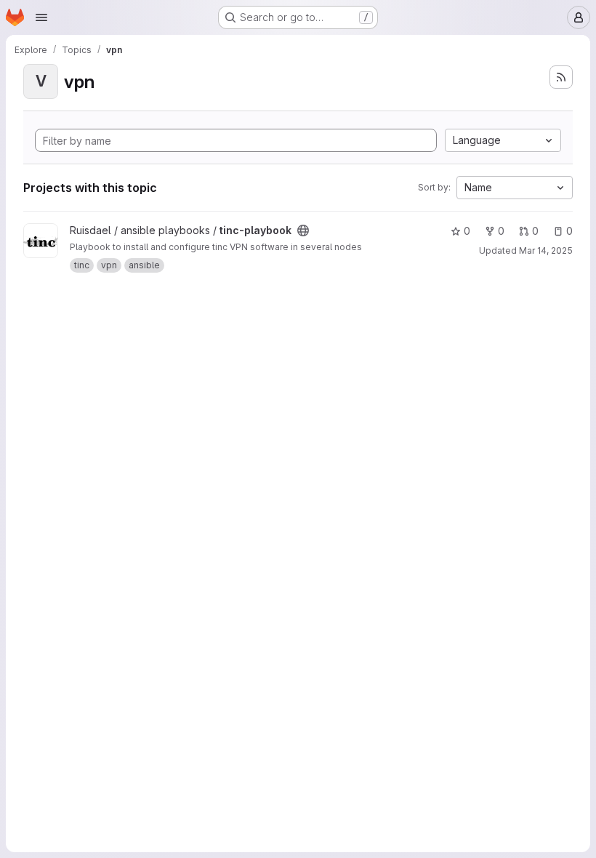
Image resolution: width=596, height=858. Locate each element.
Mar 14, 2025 (546, 250)
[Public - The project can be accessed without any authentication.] (303, 230)
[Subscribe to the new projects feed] (561, 77)
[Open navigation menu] (41, 17)
